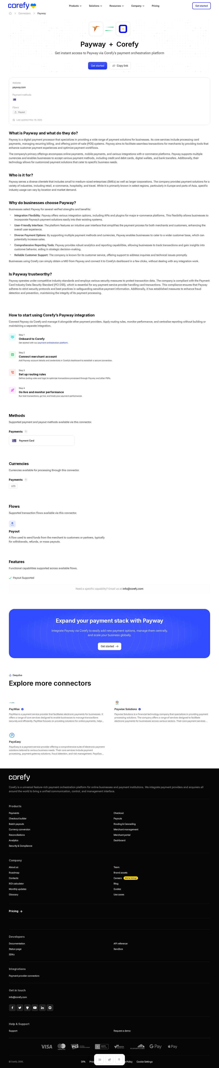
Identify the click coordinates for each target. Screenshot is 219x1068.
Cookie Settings (145, 1061)
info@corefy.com (133, 588)
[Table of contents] (100, 1059)
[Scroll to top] (119, 1059)
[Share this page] (109, 1059)
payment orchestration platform (53, 343)
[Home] (10, 13)
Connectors (24, 13)
